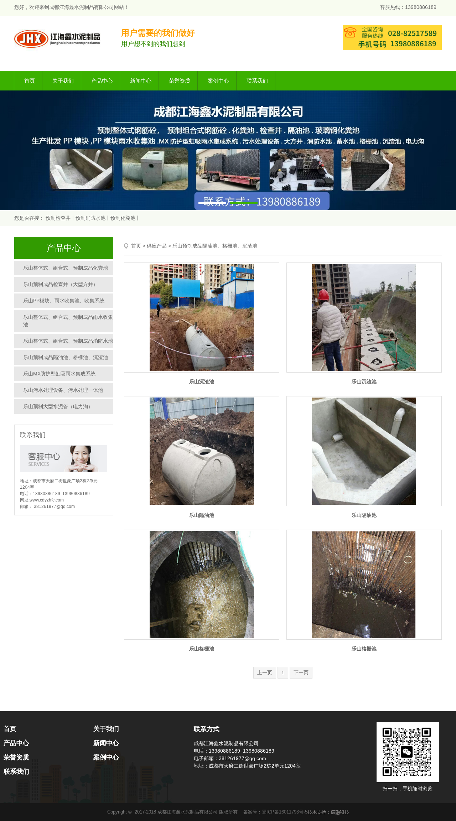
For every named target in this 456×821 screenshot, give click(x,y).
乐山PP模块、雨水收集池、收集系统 (63, 300)
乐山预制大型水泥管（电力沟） (58, 406)
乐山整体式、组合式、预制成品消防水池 (68, 341)
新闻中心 (140, 81)
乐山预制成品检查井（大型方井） (60, 284)
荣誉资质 (179, 81)
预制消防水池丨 (93, 218)
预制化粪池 (122, 218)
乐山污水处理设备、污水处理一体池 (63, 390)
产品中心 (102, 81)
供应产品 (157, 246)
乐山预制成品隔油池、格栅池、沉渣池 (65, 357)
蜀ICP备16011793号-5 (284, 812)
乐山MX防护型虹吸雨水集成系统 (59, 373)
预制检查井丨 (61, 218)
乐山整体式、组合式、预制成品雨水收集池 (68, 320)
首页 (29, 81)
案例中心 (218, 81)
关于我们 (63, 81)
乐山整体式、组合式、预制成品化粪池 (65, 268)
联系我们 (257, 81)
